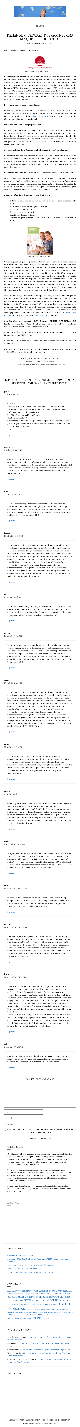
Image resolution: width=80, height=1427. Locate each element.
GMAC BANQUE (68, 1312)
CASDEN (59, 1296)
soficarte (30, 1318)
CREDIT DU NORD (30, 1305)
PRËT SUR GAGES (34, 1315)
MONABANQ (24, 1315)
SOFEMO (10, 1318)
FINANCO (10, 1312)
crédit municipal (41, 315)
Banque (26, 359)
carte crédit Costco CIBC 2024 (20, 1255)
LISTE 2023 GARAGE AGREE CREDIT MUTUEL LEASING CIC (32, 1272)
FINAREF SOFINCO (19, 1312)
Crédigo (27, 1309)
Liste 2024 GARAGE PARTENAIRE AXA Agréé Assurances (31, 1265)
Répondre (11, 435)
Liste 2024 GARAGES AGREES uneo (22, 1269)
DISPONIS (60, 1309)
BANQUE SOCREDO (31, 1294)
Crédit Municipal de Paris (51, 1309)
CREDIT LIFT (40, 1304)
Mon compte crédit (50, 1420)
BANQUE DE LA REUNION (38, 1291)
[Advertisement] (23, 1224)
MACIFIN (18, 1315)
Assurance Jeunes (16, 1420)
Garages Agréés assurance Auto (55, 1312)
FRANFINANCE (28, 1312)
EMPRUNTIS (66, 1309)
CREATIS (16, 1304)
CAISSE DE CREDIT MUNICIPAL (21, 1297)
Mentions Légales (49, 1424)
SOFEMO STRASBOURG (21, 1318)
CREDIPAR (21, 1304)
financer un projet (40, 116)
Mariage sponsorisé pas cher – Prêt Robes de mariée (41, 364)
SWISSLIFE (46, 1318)
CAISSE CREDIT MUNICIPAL (58, 1293)
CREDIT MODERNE (51, 1305)
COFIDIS (37, 1300)
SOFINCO (38, 1318)
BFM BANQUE (40, 1294)
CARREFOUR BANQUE (45, 1297)
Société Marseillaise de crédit (61, 1315)
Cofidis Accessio (45, 1300)
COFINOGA (56, 1300)
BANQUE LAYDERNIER (57, 1291)
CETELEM (28, 1300)
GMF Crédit (11, 1315)
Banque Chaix (11, 1291)
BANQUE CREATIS (22, 1291)
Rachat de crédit (47, 1315)
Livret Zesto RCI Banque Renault (41, 362)
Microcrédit (37, 359)
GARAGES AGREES (39, 1312)
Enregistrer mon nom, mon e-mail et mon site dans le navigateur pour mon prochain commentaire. (41, 1130)
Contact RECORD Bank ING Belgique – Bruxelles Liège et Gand (45, 1349)
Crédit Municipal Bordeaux (37, 1309)
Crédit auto (66, 1420)
